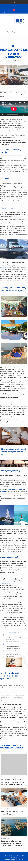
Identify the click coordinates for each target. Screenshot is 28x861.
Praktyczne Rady (19, 41)
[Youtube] (7, 12)
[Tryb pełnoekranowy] (25, 115)
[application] (14, 108)
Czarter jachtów (14, 5)
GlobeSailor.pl (6, 5)
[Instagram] (4, 12)
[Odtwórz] (2, 115)
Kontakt (14, 7)
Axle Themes (19, 859)
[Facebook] (1, 12)
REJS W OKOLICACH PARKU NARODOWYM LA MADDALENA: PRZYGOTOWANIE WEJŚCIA (13, 782)
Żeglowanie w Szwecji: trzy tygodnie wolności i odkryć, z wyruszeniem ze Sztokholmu (12, 843)
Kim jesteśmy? (22, 5)
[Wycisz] (23, 115)
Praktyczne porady (9, 41)
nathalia (19, 60)
